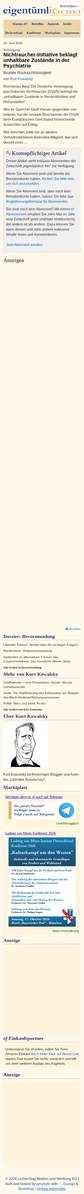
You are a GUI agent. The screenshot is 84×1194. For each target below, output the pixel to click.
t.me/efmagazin (67, 823)
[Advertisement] (42, 446)
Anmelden (68, 6)
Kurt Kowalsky (21, 79)
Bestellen (37, 24)
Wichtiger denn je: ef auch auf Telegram (34, 797)
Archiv (67, 24)
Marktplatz (52, 33)
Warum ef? (20, 24)
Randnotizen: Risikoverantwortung (27, 651)
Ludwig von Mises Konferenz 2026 (30, 833)
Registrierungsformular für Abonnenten (36, 201)
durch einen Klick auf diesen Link (55, 1054)
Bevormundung (38, 636)
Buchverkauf (14, 33)
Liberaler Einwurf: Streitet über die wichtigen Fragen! (40, 645)
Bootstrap (26, 1189)
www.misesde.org (65, 931)
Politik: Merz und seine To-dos (24, 703)
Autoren (53, 24)
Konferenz (34, 33)
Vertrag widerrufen (51, 1189)
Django (69, 1184)
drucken (74, 629)
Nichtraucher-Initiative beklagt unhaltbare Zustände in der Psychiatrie (40, 58)
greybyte (43, 1184)
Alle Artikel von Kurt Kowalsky (22, 709)
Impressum (71, 33)
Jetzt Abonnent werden (24, 245)
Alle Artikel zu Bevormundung (22, 667)
